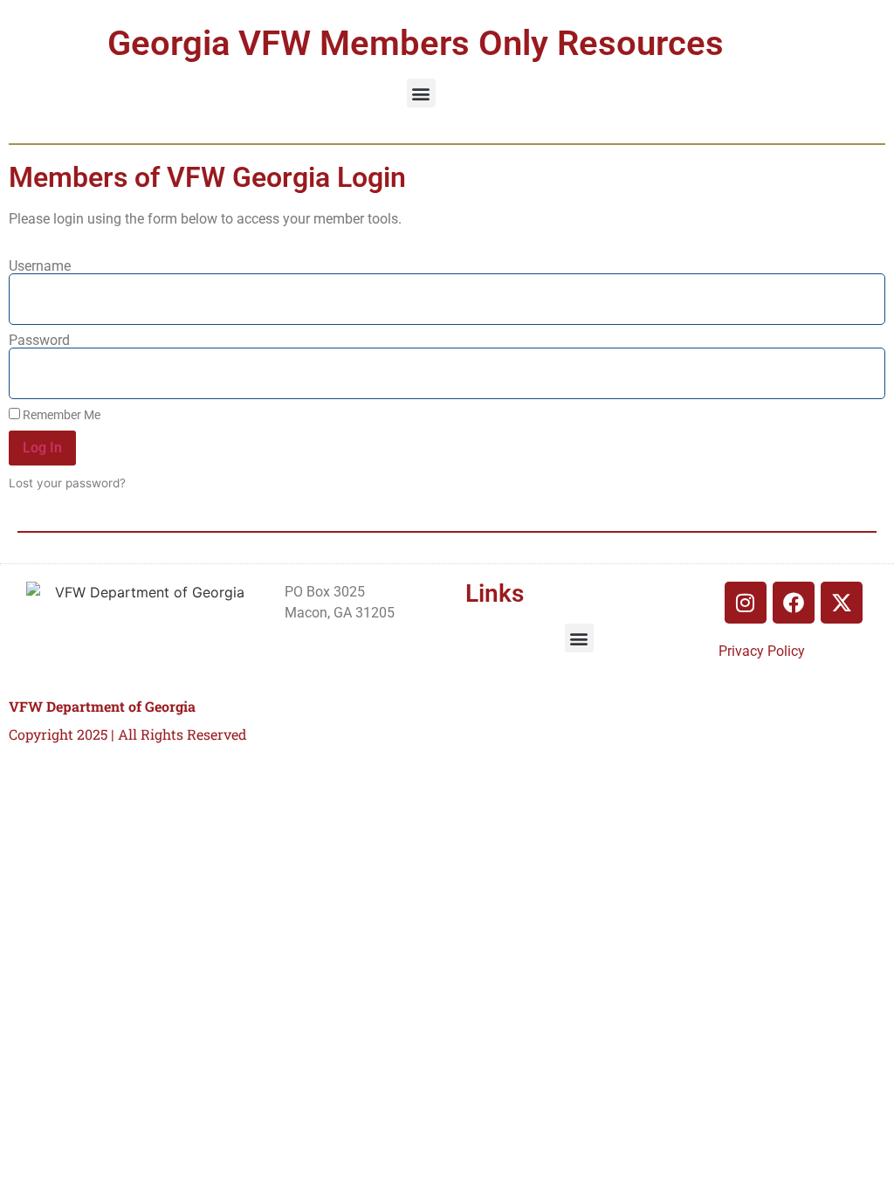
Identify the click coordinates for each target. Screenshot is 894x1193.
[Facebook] (794, 603)
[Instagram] (746, 603)
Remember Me (60, 415)
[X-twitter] (842, 603)
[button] (421, 93)
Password (39, 341)
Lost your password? (67, 483)
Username (40, 266)
